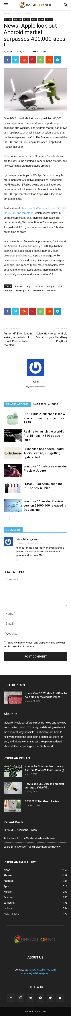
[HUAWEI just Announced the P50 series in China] (13, 488)
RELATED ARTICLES (17, 404)
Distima (39, 286)
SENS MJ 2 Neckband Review (42, 801)
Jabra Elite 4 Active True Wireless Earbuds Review (32, 846)
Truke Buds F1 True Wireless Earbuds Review (29, 838)
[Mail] (30, 998)
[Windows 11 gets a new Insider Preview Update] (13, 470)
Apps (41, 19)
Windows (51, 290)
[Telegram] (40, 998)
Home (7, 13)
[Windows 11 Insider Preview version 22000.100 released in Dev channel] (13, 505)
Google (50, 286)
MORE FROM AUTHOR (45, 404)
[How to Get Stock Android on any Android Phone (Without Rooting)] (13, 771)
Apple (26, 19)
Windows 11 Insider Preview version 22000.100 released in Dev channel (45, 505)
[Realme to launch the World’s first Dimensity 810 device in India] (13, 435)
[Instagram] (20, 998)
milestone (38, 290)
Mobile (49, 19)
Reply (18, 560)
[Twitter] (50, 998)
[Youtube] (60, 998)
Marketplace (22, 290)
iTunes (8, 290)
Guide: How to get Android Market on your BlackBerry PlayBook (51, 337)
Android (29, 13)
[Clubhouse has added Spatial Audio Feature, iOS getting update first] (13, 453)
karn (9, 51)
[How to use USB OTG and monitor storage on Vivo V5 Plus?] (13, 788)
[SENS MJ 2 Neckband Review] (12, 806)
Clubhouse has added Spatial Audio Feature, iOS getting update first (44, 453)
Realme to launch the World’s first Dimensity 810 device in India (44, 436)
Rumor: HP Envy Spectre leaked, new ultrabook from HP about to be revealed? (18, 339)
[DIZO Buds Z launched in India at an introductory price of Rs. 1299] (13, 418)
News (34, 19)
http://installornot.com (35, 387)
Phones (17, 13)
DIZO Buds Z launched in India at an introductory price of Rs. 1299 (44, 418)
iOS (60, 286)
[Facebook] (11, 998)
